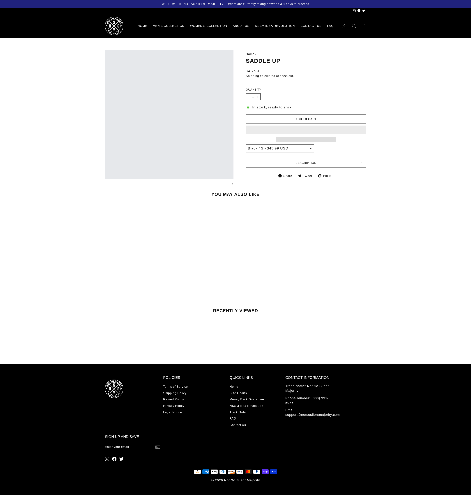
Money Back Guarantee (247, 399)
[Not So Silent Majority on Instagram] (107, 459)
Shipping (252, 75)
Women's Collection (208, 25)
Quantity (253, 89)
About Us (241, 25)
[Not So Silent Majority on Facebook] (114, 459)
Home (142, 25)
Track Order (238, 412)
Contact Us (311, 25)
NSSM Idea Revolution (275, 25)
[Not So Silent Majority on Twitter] (121, 459)
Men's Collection (169, 25)
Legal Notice (172, 412)
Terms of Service (175, 386)
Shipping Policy (175, 393)
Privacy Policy (173, 405)
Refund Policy (173, 399)
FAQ (330, 25)
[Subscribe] (157, 447)
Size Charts (238, 393)
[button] (306, 130)
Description (305, 162)
